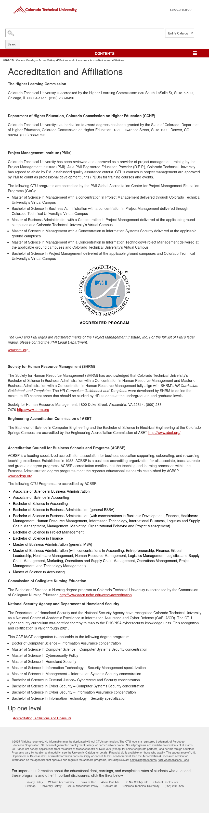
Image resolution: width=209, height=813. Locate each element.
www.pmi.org (19, 349)
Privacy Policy (34, 782)
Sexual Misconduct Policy (82, 786)
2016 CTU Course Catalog (19, 60)
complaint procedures (143, 760)
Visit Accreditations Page (173, 760)
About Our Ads (110, 782)
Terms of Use (87, 782)
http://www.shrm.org (33, 409)
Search (13, 44)
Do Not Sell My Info (136, 782)
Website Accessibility (61, 782)
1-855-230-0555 (180, 9)
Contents (104, 53)
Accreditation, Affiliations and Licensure (62, 60)
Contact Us (110, 786)
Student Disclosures (165, 782)
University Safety (51, 786)
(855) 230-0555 (174, 786)
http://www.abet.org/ (164, 432)
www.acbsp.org (20, 475)
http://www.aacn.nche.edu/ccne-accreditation (96, 594)
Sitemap (30, 786)
